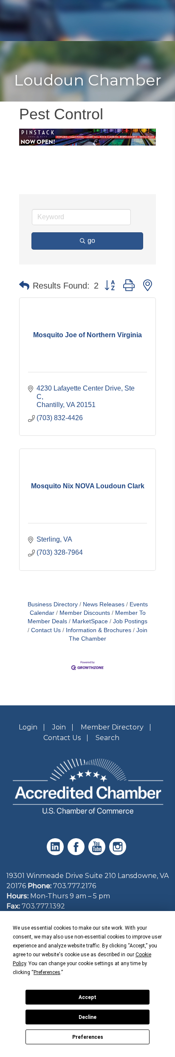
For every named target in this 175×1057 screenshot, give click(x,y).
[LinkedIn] (56, 853)
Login (28, 727)
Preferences (87, 1037)
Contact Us (46, 630)
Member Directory (112, 727)
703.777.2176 (74, 886)
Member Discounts (84, 613)
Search (107, 738)
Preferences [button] (47, 972)
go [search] (91, 240)
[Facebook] (77, 853)
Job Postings (130, 621)
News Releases (103, 604)
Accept (87, 997)
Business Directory (53, 604)
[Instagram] (118, 853)
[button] (24, 285)
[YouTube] (97, 853)
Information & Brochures (98, 630)
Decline (87, 1017)
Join (59, 727)
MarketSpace (90, 621)
